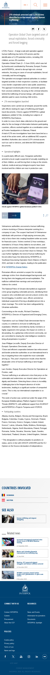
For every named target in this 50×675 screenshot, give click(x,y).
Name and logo (9, 650)
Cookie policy (9, 640)
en (25, 5)
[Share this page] (38, 29)
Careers (7, 616)
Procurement (8, 619)
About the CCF (9, 623)
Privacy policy (9, 643)
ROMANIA (10, 495)
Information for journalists (36, 616)
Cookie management (25, 668)
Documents (31, 619)
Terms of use (8, 647)
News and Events (33, 612)
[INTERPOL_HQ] (44, 656)
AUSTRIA (10, 500)
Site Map (14, 663)
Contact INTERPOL (11, 612)
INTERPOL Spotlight (34, 623)
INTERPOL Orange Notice (16, 267)
